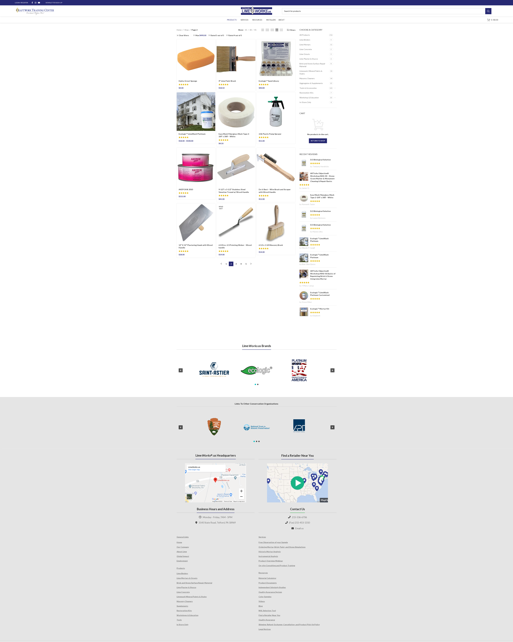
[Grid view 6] (272, 30)
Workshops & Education (187, 615)
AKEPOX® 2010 (186, 189)
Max (200, 35)
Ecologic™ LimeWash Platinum (192, 134)
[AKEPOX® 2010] (196, 167)
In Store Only (182, 624)
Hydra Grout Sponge (188, 81)
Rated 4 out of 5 (235, 35)
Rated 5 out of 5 (217, 35)
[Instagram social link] (35, 3)
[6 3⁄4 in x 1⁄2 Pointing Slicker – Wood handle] (236, 222)
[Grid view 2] (262, 30)
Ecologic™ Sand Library (269, 81)
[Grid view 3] (277, 30)
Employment (182, 561)
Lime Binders (304, 40)
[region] (257, 370)
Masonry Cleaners (307, 78)
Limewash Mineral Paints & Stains (192, 596)
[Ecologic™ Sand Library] (276, 58)
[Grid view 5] (267, 30)
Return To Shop (318, 141)
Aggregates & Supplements (311, 83)
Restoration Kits (306, 93)
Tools (179, 620)
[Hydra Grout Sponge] (196, 58)
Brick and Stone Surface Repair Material (312, 64)
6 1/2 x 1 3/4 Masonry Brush (271, 245)
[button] (181, 370)
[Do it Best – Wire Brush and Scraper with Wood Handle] (276, 167)
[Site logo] (256, 11)
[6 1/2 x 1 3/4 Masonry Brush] (276, 222)
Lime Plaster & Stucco (308, 59)
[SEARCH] (488, 11)
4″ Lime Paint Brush (227, 81)
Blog (261, 606)
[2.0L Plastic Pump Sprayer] (276, 111)
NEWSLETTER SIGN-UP (54, 3)
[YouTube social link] (39, 3)
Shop (186, 30)
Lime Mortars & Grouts (187, 578)
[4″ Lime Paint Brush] (236, 58)
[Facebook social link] (32, 3)
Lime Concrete (305, 49)
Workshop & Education (309, 97)
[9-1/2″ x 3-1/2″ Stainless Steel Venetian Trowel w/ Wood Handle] (236, 167)
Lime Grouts (304, 54)
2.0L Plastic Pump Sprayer (270, 134)
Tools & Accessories (308, 88)
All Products (304, 35)
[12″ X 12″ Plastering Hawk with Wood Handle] (196, 222)
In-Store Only (305, 102)
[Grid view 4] (281, 30)
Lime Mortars (304, 44)
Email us (299, 528)
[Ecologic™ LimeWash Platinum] (196, 111)
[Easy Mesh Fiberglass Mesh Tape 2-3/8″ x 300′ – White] (236, 111)
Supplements (182, 606)
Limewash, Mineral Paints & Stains (310, 72)
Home (179, 30)
